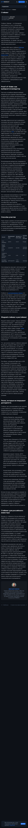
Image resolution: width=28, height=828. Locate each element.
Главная (3, 9)
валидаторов (4, 55)
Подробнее (12, 825)
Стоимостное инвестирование (18, 605)
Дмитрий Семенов (14, 589)
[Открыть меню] (26, 2)
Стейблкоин (5, 605)
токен (22, 328)
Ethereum (21, 47)
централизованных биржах (15, 293)
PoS (13, 131)
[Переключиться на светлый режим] (17, 2)
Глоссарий (8, 9)
